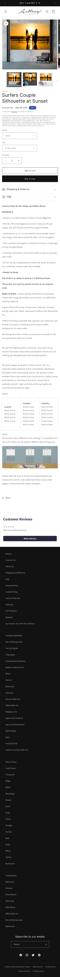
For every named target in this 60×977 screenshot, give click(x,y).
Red (7, 838)
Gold (8, 806)
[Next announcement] (55, 3)
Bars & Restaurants (14, 642)
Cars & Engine (12, 648)
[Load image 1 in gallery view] (14, 79)
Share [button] (7, 498)
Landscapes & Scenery (15, 661)
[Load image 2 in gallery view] (30, 79)
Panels (4, 130)
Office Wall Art (12, 705)
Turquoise (10, 774)
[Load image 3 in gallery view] (46, 79)
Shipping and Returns (15, 572)
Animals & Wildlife (14, 635)
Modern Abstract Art (15, 667)
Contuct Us (11, 560)
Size (3, 142)
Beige (8, 781)
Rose (8, 844)
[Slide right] (57, 80)
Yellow (9, 857)
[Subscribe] (46, 944)
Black (8, 787)
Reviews (9, 617)
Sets (7, 737)
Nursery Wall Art (13, 699)
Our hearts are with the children (20, 623)
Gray (8, 812)
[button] (6, 12)
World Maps (11, 731)
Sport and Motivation (15, 724)
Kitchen (9, 888)
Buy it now (30, 178)
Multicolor (10, 863)
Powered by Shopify (23, 967)
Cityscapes (10, 654)
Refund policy (38, 967)
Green (8, 819)
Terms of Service (13, 598)
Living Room (11, 875)
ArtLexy (12, 967)
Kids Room (10, 907)
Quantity (5, 155)
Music (8, 673)
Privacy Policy (12, 585)
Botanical (10, 686)
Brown (8, 800)
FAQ (7, 579)
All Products (11, 611)
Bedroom (10, 882)
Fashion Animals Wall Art (17, 750)
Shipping (14, 111)
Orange (9, 825)
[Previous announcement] (5, 3)
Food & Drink (11, 743)
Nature (9, 680)
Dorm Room (11, 894)
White (8, 850)
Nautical (9, 692)
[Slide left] (3, 80)
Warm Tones (11, 762)
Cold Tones (11, 768)
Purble (9, 832)
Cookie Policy (12, 592)
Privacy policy (50, 967)
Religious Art (11, 711)
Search (9, 553)
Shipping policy (38, 971)
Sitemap (9, 604)
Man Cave (10, 901)
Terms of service (24, 971)
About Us (10, 566)
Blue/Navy (10, 793)
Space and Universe (14, 718)
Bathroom (10, 926)
